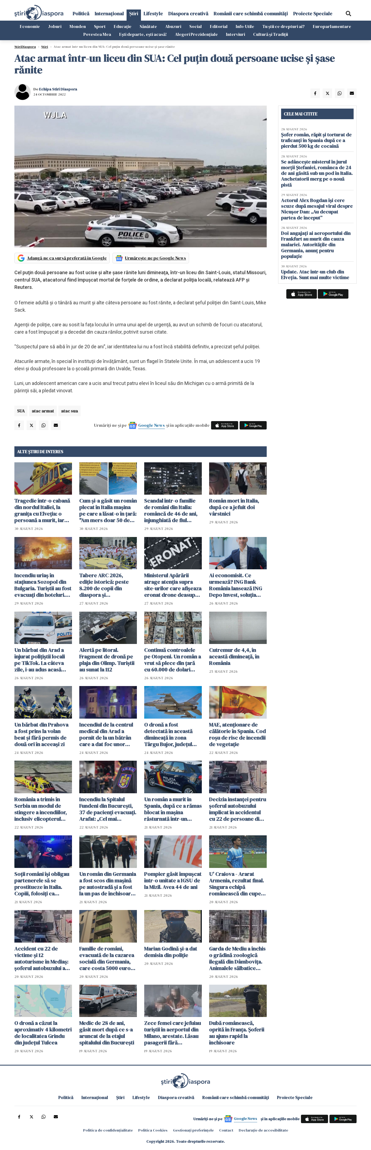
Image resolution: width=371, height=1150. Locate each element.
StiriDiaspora (25, 47)
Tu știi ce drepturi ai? (283, 26)
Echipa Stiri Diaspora (58, 89)
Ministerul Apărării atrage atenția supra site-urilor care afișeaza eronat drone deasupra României (173, 585)
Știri (133, 13)
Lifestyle (153, 13)
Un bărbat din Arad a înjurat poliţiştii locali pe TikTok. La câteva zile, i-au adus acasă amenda (39, 660)
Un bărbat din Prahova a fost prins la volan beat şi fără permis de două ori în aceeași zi (41, 734)
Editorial (219, 26)
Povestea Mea (97, 34)
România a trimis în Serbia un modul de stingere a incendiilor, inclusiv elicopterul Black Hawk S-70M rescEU (40, 809)
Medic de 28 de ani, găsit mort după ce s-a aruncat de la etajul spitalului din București (106, 1033)
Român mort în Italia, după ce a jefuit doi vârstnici (234, 507)
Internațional (109, 13)
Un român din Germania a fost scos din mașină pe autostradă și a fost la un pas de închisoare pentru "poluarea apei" (107, 884)
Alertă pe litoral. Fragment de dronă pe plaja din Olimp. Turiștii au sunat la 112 (106, 660)
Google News (151, 425)
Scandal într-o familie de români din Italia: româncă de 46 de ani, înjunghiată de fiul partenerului (170, 510)
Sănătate (148, 26)
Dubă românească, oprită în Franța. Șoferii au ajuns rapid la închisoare (236, 1033)
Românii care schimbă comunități (251, 13)
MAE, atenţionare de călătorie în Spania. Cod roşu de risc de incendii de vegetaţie (237, 734)
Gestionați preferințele (193, 1130)
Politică (81, 13)
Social (195, 26)
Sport (100, 26)
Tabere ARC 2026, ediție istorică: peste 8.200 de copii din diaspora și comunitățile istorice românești (104, 585)
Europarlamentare (332, 26)
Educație (122, 26)
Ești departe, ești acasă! (143, 34)
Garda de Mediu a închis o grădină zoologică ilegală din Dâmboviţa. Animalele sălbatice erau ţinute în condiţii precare (237, 958)
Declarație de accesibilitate (263, 1130)
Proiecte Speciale (312, 13)
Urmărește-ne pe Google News (155, 258)
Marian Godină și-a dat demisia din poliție (170, 951)
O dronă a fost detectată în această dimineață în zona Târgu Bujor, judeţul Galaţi (168, 734)
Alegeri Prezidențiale (196, 34)
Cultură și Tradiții (270, 34)
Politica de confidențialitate (108, 1130)
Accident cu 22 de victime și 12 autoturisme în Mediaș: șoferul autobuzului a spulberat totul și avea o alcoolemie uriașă (43, 958)
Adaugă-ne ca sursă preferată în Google (67, 258)
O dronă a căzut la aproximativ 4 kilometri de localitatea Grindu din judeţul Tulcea (43, 1033)
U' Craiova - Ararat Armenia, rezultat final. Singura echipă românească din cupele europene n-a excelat (237, 884)
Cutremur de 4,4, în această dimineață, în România (234, 656)
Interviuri (235, 34)
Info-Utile (245, 26)
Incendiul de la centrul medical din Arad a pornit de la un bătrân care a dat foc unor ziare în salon (106, 734)
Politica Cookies (153, 1130)
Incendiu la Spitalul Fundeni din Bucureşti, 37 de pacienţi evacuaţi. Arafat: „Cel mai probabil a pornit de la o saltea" (107, 809)
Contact (226, 1130)
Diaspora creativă (188, 13)
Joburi (54, 26)
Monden (78, 26)
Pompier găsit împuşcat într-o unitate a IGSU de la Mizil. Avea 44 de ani (173, 880)
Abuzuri (173, 26)
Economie (30, 26)
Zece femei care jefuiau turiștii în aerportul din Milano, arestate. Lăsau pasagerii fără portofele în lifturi (172, 1033)
